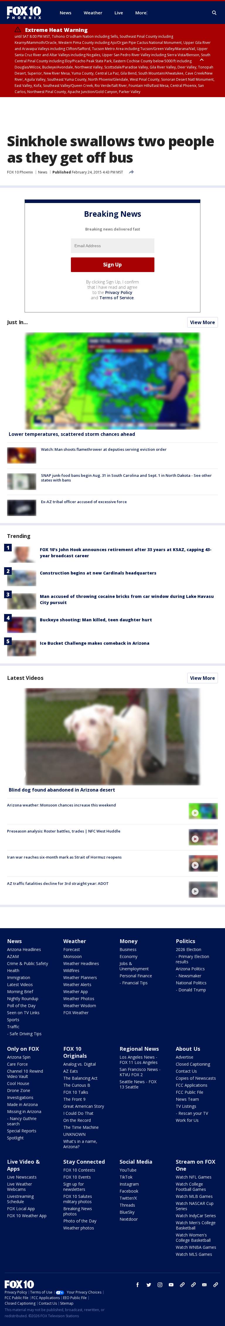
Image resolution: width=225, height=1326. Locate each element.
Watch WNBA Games (196, 1247)
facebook (137, 1284)
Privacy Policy (118, 292)
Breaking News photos (77, 1211)
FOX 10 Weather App (27, 1215)
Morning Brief (20, 991)
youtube (171, 1284)
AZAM (13, 956)
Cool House (18, 1083)
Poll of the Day (21, 1005)
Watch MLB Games (194, 1196)
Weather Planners (80, 977)
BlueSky (127, 1212)
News (42, 172)
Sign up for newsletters (74, 1186)
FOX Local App (21, 1208)
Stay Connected (84, 1161)
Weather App (75, 991)
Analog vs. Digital (79, 1064)
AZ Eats (70, 1071)
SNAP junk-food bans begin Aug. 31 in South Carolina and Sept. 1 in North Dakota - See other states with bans (126, 478)
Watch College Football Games (191, 1186)
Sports (13, 1019)
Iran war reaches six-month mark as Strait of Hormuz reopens (64, 857)
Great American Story (83, 1106)
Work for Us (187, 1120)
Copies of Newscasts (196, 1078)
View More (202, 322)
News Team (187, 1099)
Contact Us (186, 1071)
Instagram (129, 1184)
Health (13, 970)
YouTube (128, 1170)
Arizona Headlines (24, 949)
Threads (127, 1205)
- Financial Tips (134, 983)
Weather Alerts (77, 984)
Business (128, 949)
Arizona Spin (18, 1057)
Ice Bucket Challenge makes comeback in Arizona (94, 643)
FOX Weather (75, 1012)
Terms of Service (116, 297)
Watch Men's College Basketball (196, 1225)
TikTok (126, 1177)
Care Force (17, 1064)
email (204, 1284)
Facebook (129, 1191)
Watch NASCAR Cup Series (195, 1206)
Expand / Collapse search (214, 13)
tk (182, 1284)
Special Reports (21, 1131)
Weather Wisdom (79, 1005)
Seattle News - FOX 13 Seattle (138, 1084)
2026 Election (188, 949)
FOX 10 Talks (75, 1092)
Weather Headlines (81, 963)
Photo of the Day (79, 1221)
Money (128, 941)
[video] (112, 736)
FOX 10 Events (77, 1177)
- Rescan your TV (192, 1113)
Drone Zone (18, 1090)
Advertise (184, 1057)
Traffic (13, 1026)
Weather (74, 941)
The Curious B (76, 1085)
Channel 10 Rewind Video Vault (25, 1073)
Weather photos (78, 1228)
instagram (160, 1284)
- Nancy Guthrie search (22, 1121)
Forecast (71, 949)
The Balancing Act (80, 1078)
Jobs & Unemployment (134, 966)
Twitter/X (128, 1198)
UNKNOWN (74, 1134)
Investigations (20, 1097)
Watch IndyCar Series (196, 1215)
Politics (185, 941)
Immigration (18, 977)
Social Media (136, 1161)
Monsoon (72, 956)
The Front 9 (74, 1099)
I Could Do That (78, 1113)
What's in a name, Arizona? (80, 1143)
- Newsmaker (188, 975)
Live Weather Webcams (19, 1186)
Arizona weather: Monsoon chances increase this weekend (61, 805)
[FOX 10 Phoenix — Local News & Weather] (26, 13)
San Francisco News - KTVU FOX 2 (140, 1072)
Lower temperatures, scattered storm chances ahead (72, 434)
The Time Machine (81, 1127)
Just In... (17, 322)
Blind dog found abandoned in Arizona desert (62, 790)
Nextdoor (129, 1219)
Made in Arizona (22, 1104)
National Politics (191, 983)
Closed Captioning (193, 1064)
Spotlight (15, 1138)
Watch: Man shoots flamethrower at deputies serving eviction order (104, 449)
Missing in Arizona (24, 1111)
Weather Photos (78, 998)
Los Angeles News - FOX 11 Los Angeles (139, 1059)
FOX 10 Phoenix (20, 172)
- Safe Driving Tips (24, 1033)
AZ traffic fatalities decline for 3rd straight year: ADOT (58, 883)
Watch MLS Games (194, 1254)
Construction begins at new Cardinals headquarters (98, 573)
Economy (128, 956)
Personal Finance (136, 975)
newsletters (215, 1284)
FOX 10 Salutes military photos (77, 1198)
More (140, 13)
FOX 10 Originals (75, 1052)
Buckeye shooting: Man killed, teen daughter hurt (96, 619)
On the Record (77, 1120)
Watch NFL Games (194, 1177)
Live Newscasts (22, 1177)
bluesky (193, 1284)
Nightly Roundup (22, 998)
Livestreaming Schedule (20, 1198)
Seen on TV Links (23, 1012)
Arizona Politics (190, 968)
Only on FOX (23, 1048)
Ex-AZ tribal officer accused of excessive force (84, 501)
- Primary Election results (192, 959)
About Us (188, 1048)
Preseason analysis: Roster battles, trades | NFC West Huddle (63, 831)
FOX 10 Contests (79, 1170)
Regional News (139, 1048)
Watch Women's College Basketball (193, 1237)
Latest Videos (25, 677)
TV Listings (186, 1106)
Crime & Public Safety (27, 963)
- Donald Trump (191, 990)
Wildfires (71, 970)
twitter (149, 1284)
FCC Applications (191, 1085)
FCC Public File (189, 1092)
